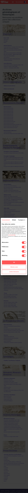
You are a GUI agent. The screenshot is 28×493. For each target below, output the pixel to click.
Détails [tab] (14, 220)
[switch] (24, 247)
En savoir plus (12, 235)
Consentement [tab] (6, 220)
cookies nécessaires (14, 271)
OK (14, 262)
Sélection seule (14, 267)
